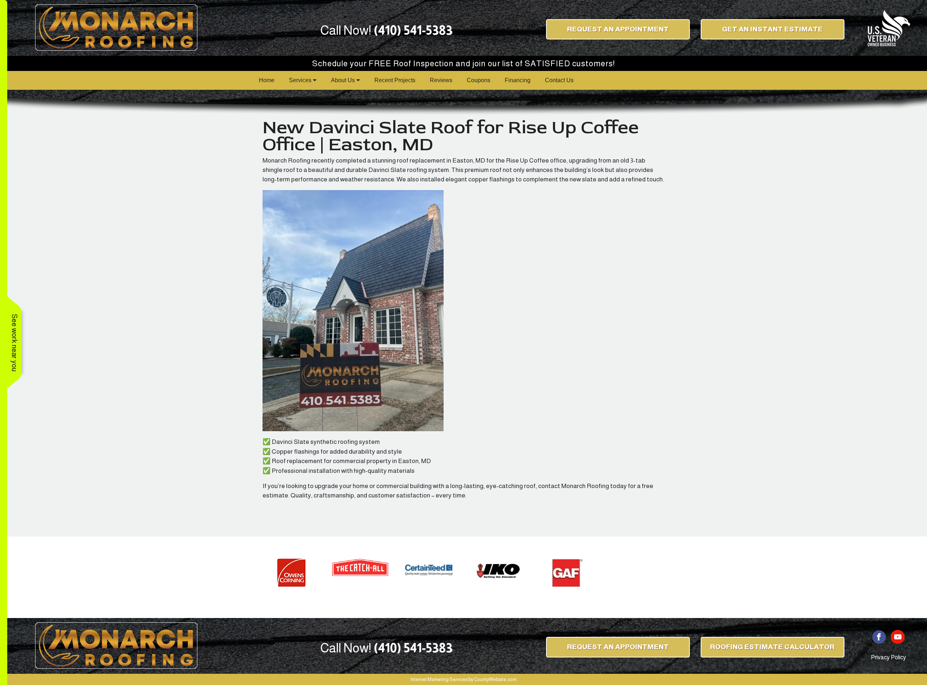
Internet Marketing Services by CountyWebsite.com (464, 679)
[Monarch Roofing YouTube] (897, 637)
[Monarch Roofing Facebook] (879, 637)
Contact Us (559, 80)
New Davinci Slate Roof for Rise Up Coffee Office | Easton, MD (451, 136)
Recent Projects (394, 80)
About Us (343, 80)
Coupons (478, 80)
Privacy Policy (888, 657)
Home (266, 80)
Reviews (441, 80)
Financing (517, 80)
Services (301, 80)
